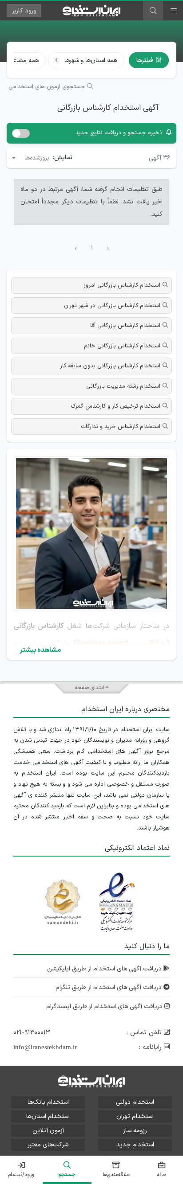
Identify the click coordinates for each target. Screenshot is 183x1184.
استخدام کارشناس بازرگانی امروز (122, 285)
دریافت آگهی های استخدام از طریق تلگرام (109, 987)
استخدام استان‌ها (48, 1116)
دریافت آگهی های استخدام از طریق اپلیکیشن (105, 969)
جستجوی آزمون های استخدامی (47, 86)
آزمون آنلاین (48, 1130)
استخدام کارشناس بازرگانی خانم (122, 346)
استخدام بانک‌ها (48, 1102)
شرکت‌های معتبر (48, 1144)
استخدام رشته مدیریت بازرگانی (123, 386)
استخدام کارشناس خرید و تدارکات (120, 426)
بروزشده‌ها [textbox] (36, 158)
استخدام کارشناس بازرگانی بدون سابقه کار (110, 366)
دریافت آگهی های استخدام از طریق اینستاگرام (105, 1006)
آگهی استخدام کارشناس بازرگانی (108, 108)
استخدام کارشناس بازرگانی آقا (125, 325)
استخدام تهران (135, 1116)
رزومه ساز (135, 1130)
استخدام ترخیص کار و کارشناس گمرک (115, 406)
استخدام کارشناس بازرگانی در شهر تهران (112, 305)
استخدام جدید (135, 1144)
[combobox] (30, 157)
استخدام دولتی (135, 1102)
